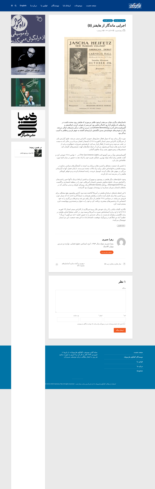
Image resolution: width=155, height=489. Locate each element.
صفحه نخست (91, 6)
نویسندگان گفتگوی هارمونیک (133, 357)
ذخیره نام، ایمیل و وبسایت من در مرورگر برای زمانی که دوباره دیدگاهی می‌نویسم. (100, 324)
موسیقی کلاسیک (108, 20)
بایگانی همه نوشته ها (119, 20)
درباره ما (33, 6)
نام (124, 315)
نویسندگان (55, 6)
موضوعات (78, 6)
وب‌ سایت (76, 315)
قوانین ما (44, 6)
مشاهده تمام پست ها (107, 252)
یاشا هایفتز (121, 226)
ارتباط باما (67, 6)
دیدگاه (124, 288)
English (23, 6)
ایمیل (100, 315)
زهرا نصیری (118, 30)
